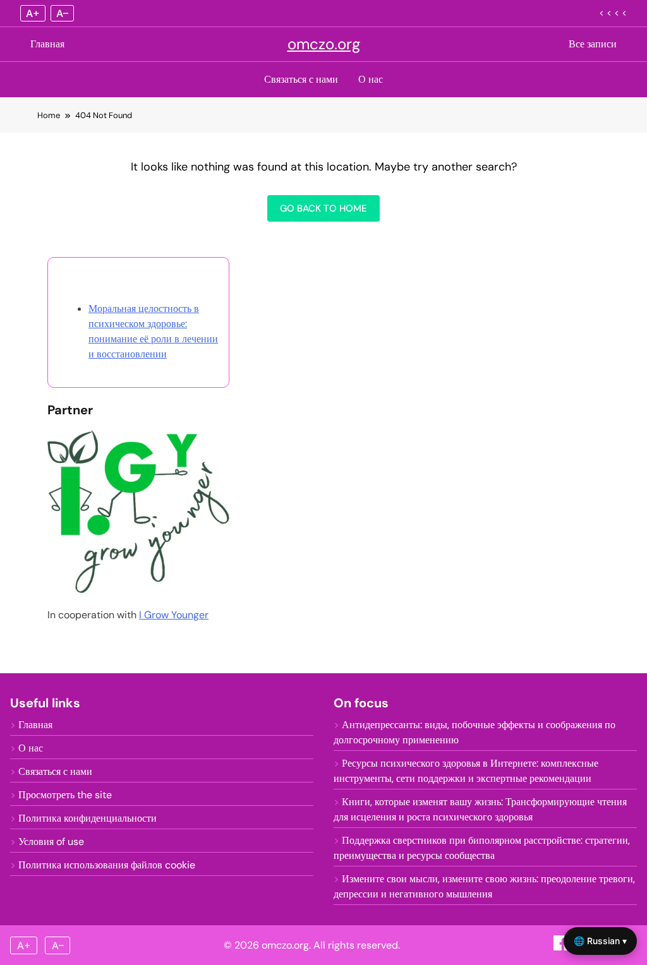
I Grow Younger (174, 614)
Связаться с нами (301, 79)
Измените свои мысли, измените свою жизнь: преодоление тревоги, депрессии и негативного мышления (484, 886)
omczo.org (323, 44)
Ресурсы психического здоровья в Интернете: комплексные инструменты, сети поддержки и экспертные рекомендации (466, 771)
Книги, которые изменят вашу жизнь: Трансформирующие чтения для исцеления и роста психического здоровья (480, 809)
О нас (370, 79)
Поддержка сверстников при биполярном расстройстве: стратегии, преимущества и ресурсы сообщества (482, 848)
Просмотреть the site (65, 794)
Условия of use (51, 841)
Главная (47, 44)
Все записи (593, 44)
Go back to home (323, 208)
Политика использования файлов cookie (106, 865)
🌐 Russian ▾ (600, 940)
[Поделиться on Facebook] (562, 947)
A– (62, 13)
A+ (33, 13)
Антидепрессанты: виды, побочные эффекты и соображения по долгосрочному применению (474, 732)
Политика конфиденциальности (87, 818)
